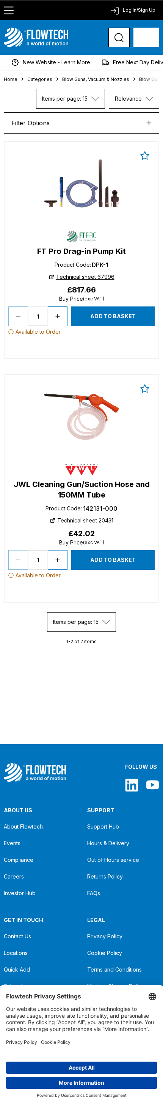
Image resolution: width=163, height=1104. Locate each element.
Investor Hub (20, 893)
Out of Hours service (113, 860)
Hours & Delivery (108, 843)
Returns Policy (105, 876)
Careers (14, 876)
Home (10, 79)
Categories (39, 79)
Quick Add (17, 969)
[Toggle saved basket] (144, 155)
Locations (16, 953)
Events (12, 843)
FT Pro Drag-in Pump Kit (81, 251)
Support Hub (103, 826)
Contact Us (17, 936)
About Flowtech (23, 826)
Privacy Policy (104, 936)
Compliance (18, 860)
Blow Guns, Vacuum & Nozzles (95, 79)
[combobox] (70, 99)
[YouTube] (152, 784)
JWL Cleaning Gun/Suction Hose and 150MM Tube (82, 489)
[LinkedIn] (131, 784)
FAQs (93, 893)
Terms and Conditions (114, 969)
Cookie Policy (104, 953)
